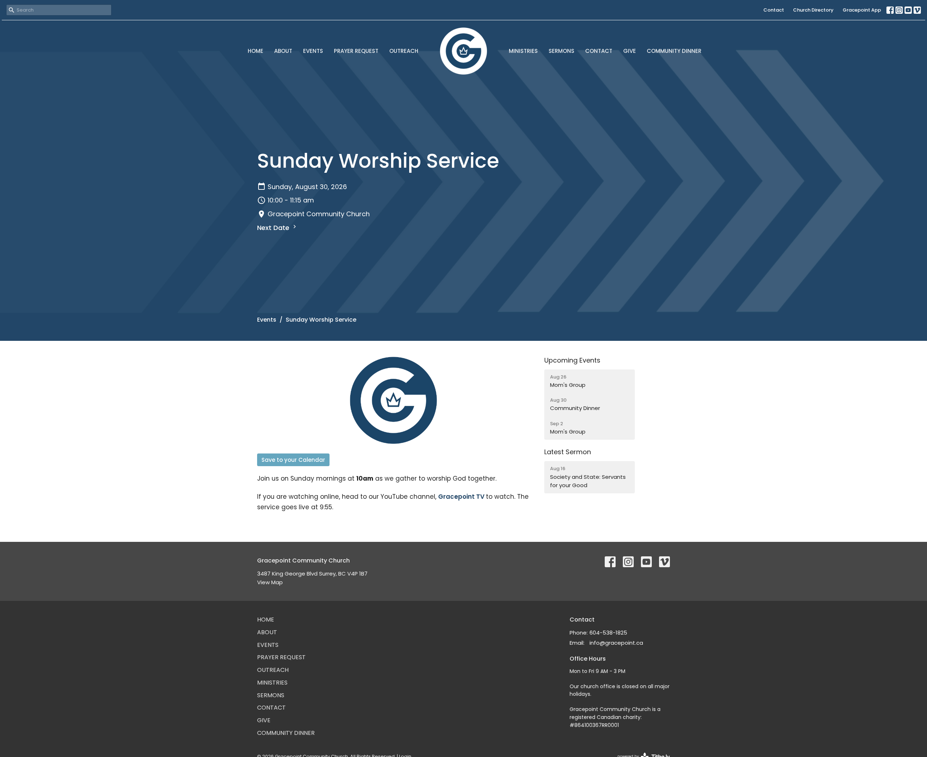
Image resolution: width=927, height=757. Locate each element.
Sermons (561, 51)
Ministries (523, 51)
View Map (270, 582)
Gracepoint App (862, 10)
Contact (773, 10)
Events (313, 51)
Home (255, 51)
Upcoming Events (572, 360)
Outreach (403, 51)
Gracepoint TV (461, 496)
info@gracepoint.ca (616, 643)
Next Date (274, 227)
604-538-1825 (608, 632)
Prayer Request (356, 51)
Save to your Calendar (293, 460)
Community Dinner (674, 51)
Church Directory (813, 10)
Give (629, 51)
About (283, 51)
